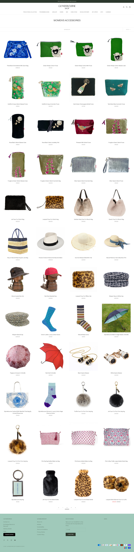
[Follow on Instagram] (11, 540)
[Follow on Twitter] (7, 540)
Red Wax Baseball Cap (51, 296)
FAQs (4, 531)
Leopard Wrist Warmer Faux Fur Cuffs (116, 499)
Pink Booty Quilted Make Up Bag (83, 461)
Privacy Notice (41, 532)
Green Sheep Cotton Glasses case (116, 65)
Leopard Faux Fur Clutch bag (51, 219)
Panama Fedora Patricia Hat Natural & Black (50, 257)
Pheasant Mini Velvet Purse (83, 142)
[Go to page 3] (75, 507)
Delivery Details (7, 528)
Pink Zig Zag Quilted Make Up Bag (51, 461)
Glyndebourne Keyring (18, 499)
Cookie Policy (40, 534)
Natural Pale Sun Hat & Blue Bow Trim (116, 257)
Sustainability (40, 527)
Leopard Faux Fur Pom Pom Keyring (18, 461)
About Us (39, 522)
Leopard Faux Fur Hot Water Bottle (83, 499)
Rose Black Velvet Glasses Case (17, 142)
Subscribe (71, 534)
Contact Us (6, 522)
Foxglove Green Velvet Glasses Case (18, 181)
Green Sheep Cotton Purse (50, 65)
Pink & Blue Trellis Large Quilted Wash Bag (116, 461)
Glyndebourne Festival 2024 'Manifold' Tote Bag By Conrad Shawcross (17, 412)
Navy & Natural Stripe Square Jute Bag (17, 257)
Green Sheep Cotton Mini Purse (83, 65)
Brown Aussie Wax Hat (18, 296)
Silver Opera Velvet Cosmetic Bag (83, 181)
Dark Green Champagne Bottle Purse (83, 104)
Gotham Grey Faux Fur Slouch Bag (83, 219)
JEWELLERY (54, 12)
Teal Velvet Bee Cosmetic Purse (116, 104)
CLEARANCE (108, 12)
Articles (39, 524)
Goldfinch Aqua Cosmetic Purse (50, 104)
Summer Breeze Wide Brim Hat (83, 257)
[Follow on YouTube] (15, 540)
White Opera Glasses (116, 373)
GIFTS (101, 12)
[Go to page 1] (59, 507)
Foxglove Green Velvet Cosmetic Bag (50, 181)
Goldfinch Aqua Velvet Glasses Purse (18, 104)
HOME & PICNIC (74, 12)
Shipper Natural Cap (17, 334)
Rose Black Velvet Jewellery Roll (50, 142)
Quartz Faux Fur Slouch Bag (116, 219)
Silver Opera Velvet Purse (116, 181)
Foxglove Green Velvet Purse (116, 142)
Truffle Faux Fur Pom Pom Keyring (83, 411)
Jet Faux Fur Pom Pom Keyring (116, 411)
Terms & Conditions (42, 529)
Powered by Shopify (20, 546)
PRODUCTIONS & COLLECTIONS (30, 12)
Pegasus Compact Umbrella (17, 373)
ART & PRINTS (95, 12)
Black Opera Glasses (83, 373)
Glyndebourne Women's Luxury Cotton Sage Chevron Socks (50, 412)
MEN (67, 12)
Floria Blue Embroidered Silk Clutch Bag (17, 65)
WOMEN (61, 12)
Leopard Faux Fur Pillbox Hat (83, 296)
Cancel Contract (9, 534)
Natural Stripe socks (83, 334)
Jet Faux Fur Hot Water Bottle (51, 499)
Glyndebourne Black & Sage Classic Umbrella (116, 334)
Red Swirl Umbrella (51, 373)
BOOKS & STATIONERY (84, 12)
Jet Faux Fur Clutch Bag (17, 219)
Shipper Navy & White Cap (116, 296)
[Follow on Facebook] (4, 540)
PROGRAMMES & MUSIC (44, 12)
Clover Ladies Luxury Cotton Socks (50, 334)
